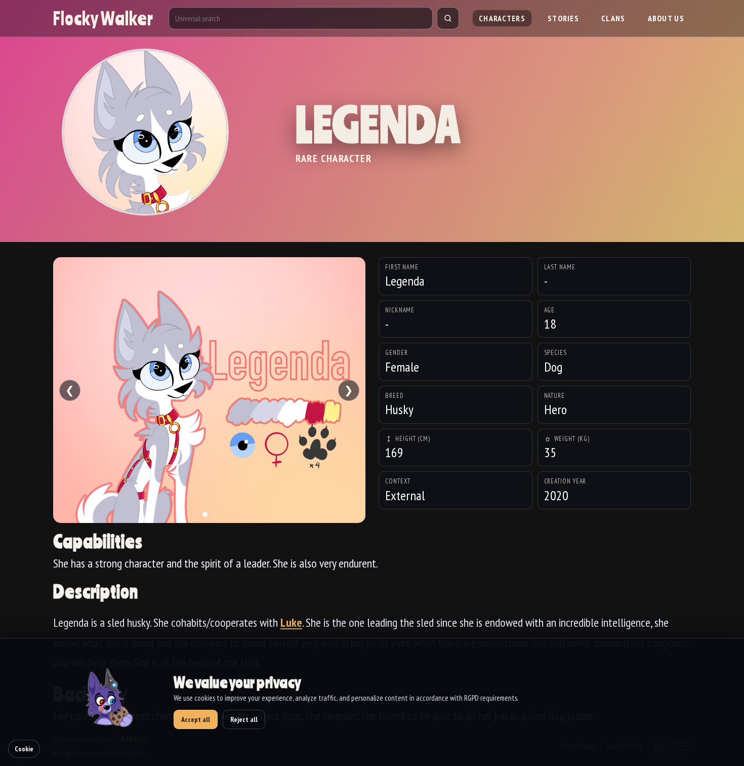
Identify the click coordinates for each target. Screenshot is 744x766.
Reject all (244, 719)
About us (666, 18)
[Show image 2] (214, 514)
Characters (502, 18)
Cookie (24, 748)
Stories (563, 18)
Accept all (195, 719)
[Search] (448, 18)
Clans (613, 18)
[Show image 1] (205, 514)
